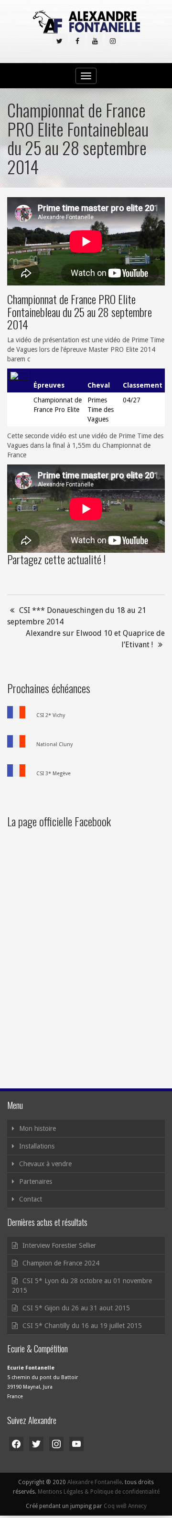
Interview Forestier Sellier (59, 1245)
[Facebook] (77, 41)
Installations (36, 1146)
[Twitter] (59, 41)
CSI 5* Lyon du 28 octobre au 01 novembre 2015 (82, 1285)
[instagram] (112, 41)
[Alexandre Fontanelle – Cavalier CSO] (86, 21)
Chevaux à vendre (45, 1164)
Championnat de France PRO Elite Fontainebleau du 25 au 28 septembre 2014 (79, 311)
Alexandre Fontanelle (94, 1482)
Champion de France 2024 (60, 1263)
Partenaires (35, 1181)
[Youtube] (95, 41)
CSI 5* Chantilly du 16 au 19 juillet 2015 (82, 1325)
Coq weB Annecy (125, 1506)
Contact (30, 1199)
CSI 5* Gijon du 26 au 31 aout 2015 (76, 1308)
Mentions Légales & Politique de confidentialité (99, 1491)
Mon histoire (37, 1128)
